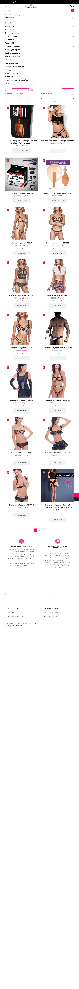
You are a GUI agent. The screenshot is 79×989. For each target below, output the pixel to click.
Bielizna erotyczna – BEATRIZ (21, 505)
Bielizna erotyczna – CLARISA (57, 453)
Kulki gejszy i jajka (12, 50)
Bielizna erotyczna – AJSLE (57, 295)
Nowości (8, 60)
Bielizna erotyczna (12, 33)
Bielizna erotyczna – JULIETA (58, 400)
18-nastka (8, 23)
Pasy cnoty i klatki (12, 63)
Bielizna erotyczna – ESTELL (57, 243)
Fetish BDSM (10, 43)
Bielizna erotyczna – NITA (21, 453)
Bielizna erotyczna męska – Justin (57, 348)
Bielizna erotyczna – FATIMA (21, 400)
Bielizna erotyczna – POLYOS (21, 243)
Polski (7, 2)
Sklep (18, 15)
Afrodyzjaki (9, 26)
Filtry (8, 90)
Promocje (8, 70)
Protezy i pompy (12, 73)
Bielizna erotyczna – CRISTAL (21, 295)
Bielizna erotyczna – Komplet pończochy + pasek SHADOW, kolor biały (57, 507)
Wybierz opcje (21, 253)
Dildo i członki (11, 36)
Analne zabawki (11, 30)
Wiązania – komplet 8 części (21, 193)
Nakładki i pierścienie (14, 56)
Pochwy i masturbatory (14, 67)
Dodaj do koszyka (21, 150)
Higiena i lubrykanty (13, 46)
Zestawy (8, 83)
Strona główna (10, 15)
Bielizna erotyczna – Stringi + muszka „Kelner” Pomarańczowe (21, 142)
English (13, 2)
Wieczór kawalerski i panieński (16, 80)
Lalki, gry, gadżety (12, 53)
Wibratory (9, 77)
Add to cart (57, 151)
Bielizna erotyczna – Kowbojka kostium (57, 141)
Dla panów (9, 40)
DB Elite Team (17, 626)
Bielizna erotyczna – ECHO (21, 348)
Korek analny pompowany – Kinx (57, 193)
